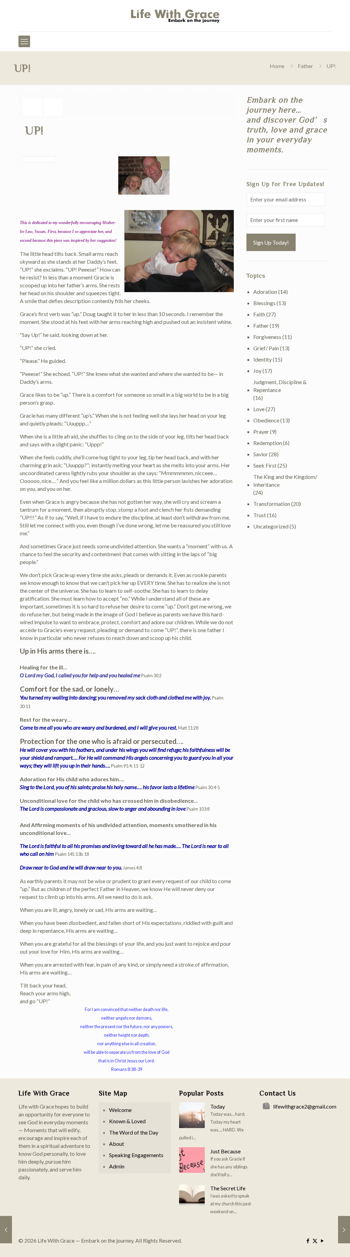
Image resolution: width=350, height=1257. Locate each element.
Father (305, 66)
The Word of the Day (133, 1132)
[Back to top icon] (317, 1243)
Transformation (271, 503)
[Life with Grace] (175, 15)
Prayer (261, 431)
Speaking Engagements (136, 1155)
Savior (260, 454)
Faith (259, 314)
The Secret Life (227, 1188)
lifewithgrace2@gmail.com (304, 1106)
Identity (262, 359)
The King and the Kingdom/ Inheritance (285, 480)
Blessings (264, 303)
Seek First (265, 465)
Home (277, 66)
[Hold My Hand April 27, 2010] (344, 1229)
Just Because (225, 1151)
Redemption (267, 443)
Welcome (120, 1110)
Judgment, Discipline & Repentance (280, 386)
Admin (116, 1166)
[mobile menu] (24, 41)
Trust (259, 515)
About (116, 1143)
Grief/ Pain (266, 348)
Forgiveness (267, 336)
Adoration (265, 291)
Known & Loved (127, 1121)
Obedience (266, 420)
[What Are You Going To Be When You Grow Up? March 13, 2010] (6, 1229)
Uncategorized (270, 526)
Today (217, 1106)
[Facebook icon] (307, 1241)
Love (259, 409)
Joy (257, 370)
